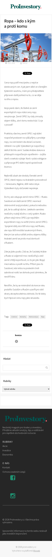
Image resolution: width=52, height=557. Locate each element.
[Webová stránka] (16, 341)
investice (14, 317)
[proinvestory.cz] (26, 7)
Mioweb (36, 550)
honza (25, 63)
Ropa (42, 317)
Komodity (23, 317)
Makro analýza (33, 317)
